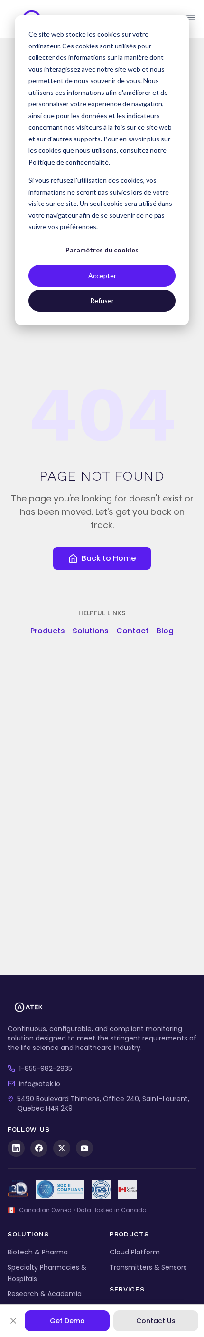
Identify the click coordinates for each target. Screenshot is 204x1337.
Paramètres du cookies (102, 250)
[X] (61, 1148)
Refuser (102, 301)
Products (47, 630)
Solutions (91, 630)
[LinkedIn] (16, 1148)
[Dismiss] (13, 1320)
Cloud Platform (135, 1252)
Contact (132, 630)
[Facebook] (38, 1148)
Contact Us (156, 1321)
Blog (165, 630)
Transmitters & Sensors (148, 1267)
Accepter (102, 275)
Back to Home (109, 558)
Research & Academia (45, 1294)
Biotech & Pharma (38, 1252)
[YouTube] (84, 1148)
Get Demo (67, 1321)
